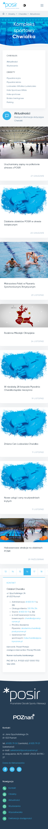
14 (13, 572)
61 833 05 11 (31, 602)
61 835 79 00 (12, 743)
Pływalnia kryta (14, 78)
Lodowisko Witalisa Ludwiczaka (21, 86)
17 (34, 572)
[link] (24, 5)
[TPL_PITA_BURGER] (42, 5)
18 (41, 572)
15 (20, 572)
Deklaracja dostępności (20, 818)
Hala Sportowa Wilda (17, 90)
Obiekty (12, 794)
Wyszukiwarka (15, 812)
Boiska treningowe (15, 98)
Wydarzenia (12, 66)
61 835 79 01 (34, 743)
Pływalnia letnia (14, 82)
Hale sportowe (13, 94)
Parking (10, 102)
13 (6, 572)
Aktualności (12, 62)
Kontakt (12, 788)
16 (27, 572)
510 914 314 (32, 609)
